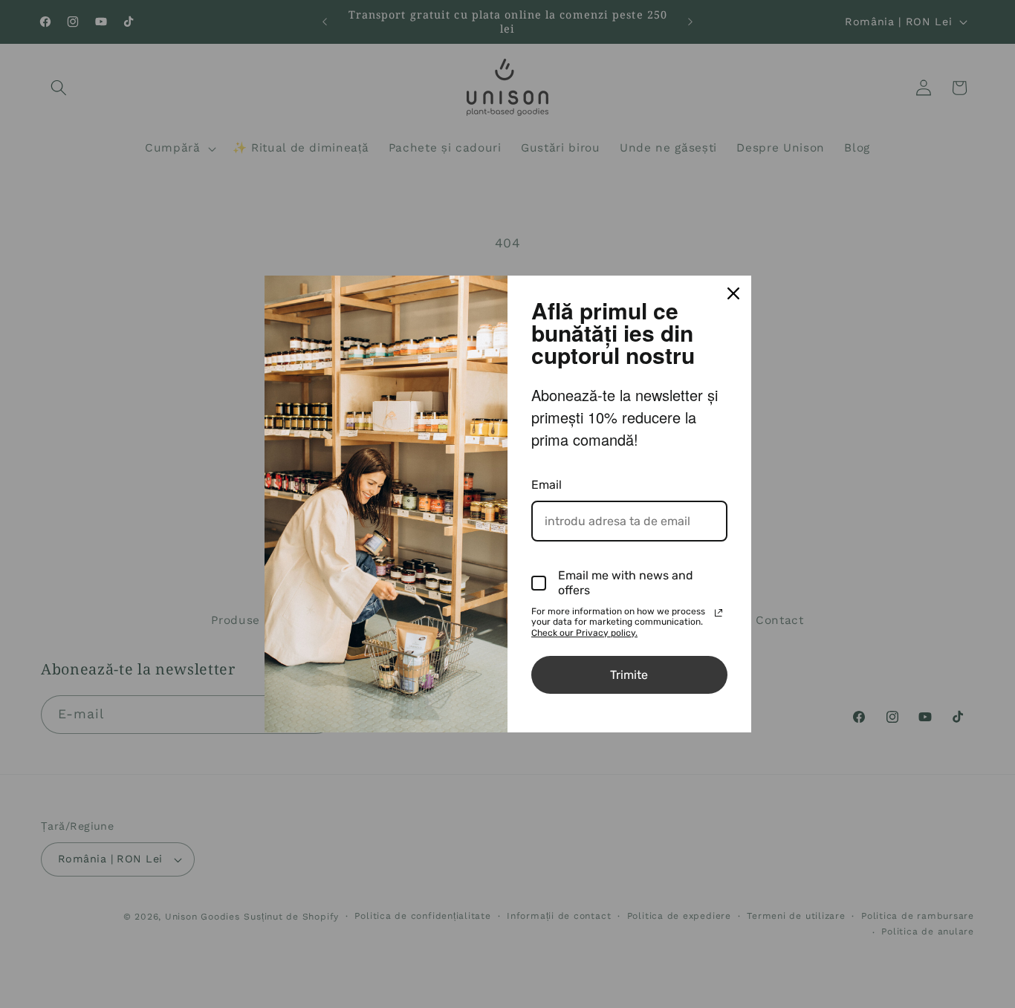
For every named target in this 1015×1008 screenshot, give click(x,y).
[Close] (733, 293)
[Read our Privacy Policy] (718, 613)
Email (546, 485)
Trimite (629, 675)
